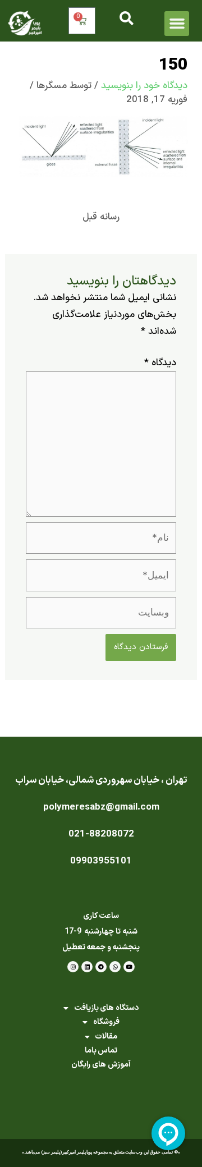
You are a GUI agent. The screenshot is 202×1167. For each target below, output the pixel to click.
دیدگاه (160, 363)
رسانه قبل (101, 217)
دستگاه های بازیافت (106, 1008)
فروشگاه (106, 1022)
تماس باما (101, 1050)
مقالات (106, 1036)
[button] (176, 23)
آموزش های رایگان (100, 1064)
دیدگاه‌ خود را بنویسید (144, 86)
